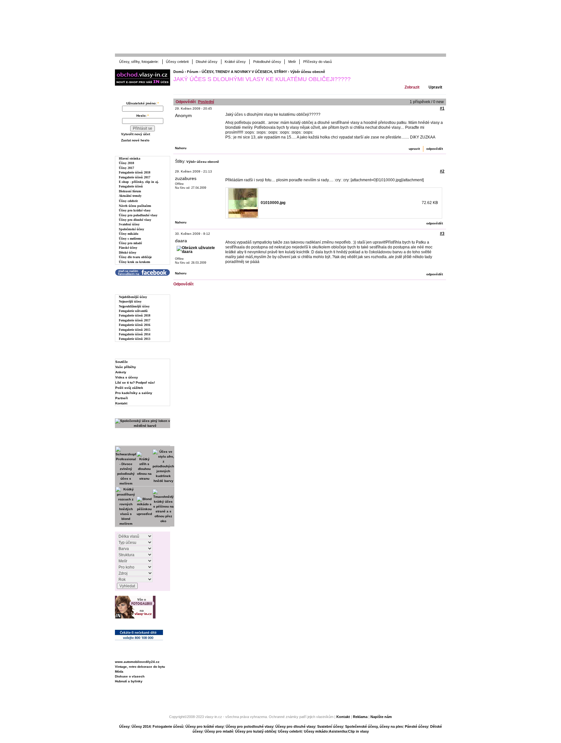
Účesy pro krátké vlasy (135, 210)
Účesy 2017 (126, 168)
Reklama (360, 717)
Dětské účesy (127, 252)
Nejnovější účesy (130, 301)
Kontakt (121, 403)
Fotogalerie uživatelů (133, 311)
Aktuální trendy (130, 196)
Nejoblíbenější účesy (133, 297)
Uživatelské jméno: (142, 103)
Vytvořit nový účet (135, 134)
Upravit (435, 87)
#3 (442, 233)
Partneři (121, 398)
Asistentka (338, 731)
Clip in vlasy (358, 731)
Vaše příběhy (125, 367)
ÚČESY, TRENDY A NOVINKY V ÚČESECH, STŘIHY (244, 72)
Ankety (120, 372)
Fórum (192, 72)
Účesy (124, 726)
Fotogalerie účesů (131, 186)
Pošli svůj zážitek (129, 387)
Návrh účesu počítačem (135, 206)
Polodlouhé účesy (267, 62)
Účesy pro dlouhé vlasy (135, 220)
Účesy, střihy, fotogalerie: (139, 62)
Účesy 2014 (141, 726)
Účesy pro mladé (130, 243)
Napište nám (381, 717)
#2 (442, 171)
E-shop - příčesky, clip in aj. (139, 182)
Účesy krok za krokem (134, 262)
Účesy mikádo (128, 233)
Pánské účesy (128, 247)
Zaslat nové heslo (135, 140)
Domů (178, 72)
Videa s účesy (126, 377)
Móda (119, 671)
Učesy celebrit (290, 731)
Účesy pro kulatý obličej (255, 731)
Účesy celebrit (177, 62)
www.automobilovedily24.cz (137, 662)
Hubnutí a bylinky (129, 681)
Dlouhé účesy (207, 62)
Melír (292, 62)
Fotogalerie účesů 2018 (134, 172)
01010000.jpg (273, 202)
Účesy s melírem (130, 238)
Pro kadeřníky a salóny (133, 393)
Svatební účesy (129, 224)
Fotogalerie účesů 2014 (134, 334)
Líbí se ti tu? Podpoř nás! (135, 382)
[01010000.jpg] (243, 203)
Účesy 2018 (126, 163)
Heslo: (142, 115)
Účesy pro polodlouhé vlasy (138, 215)
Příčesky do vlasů (317, 62)
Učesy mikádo (316, 731)
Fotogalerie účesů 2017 (134, 177)
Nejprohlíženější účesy (134, 306)
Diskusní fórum (130, 191)
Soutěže (121, 362)
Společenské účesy (131, 229)
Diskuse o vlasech (129, 676)
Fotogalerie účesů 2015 (134, 329)
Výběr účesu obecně (307, 72)
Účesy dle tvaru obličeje (135, 257)
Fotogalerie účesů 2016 (134, 325)
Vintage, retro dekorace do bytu (140, 666)
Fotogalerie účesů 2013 (134, 339)
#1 (442, 108)
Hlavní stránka (129, 158)
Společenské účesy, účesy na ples (374, 726)
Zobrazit (412, 87)
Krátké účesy (235, 62)
